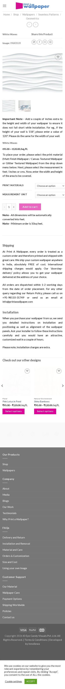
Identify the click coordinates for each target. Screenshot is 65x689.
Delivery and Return (13, 537)
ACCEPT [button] (30, 681)
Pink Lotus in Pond (11, 401)
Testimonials (9, 513)
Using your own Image (14, 568)
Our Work (8, 506)
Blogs (5, 500)
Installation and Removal (16, 543)
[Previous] (8, 73)
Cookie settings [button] (13, 681)
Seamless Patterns (48, 14)
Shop (16, 14)
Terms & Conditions (35, 639)
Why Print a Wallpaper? (15, 519)
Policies (6, 611)
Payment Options (12, 598)
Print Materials (13, 185)
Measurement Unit (14, 194)
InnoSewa (34, 643)
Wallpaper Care (11, 592)
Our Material (9, 586)
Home (6, 14)
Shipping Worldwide (13, 604)
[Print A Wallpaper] (32, 5)
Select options (13, 411)
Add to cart (30, 206)
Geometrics (32, 18)
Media (6, 494)
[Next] (57, 73)
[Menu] (4, 6)
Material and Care (12, 549)
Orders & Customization (15, 555)
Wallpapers (28, 14)
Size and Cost (9, 561)
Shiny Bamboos (42, 401)
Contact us (8, 617)
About (5, 488)
